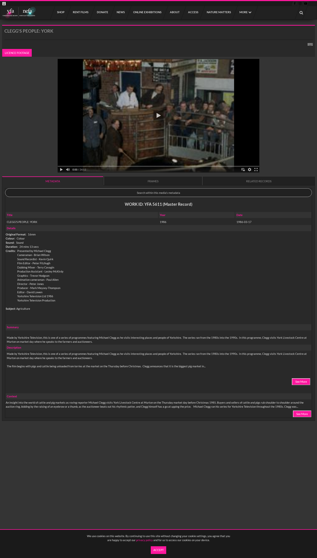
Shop (61, 12)
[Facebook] (294, 3)
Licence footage (17, 52)
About (175, 12)
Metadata (52, 181)
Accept (158, 550)
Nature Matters (219, 12)
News (121, 12)
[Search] (301, 12)
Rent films (81, 12)
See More (301, 381)
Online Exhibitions (147, 12)
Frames (153, 181)
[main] (158, 232)
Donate (102, 12)
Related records (259, 181)
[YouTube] (305, 3)
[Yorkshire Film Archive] (19, 12)
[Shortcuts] (310, 43)
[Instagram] (300, 3)
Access (193, 12)
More (243, 12)
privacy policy (144, 540)
